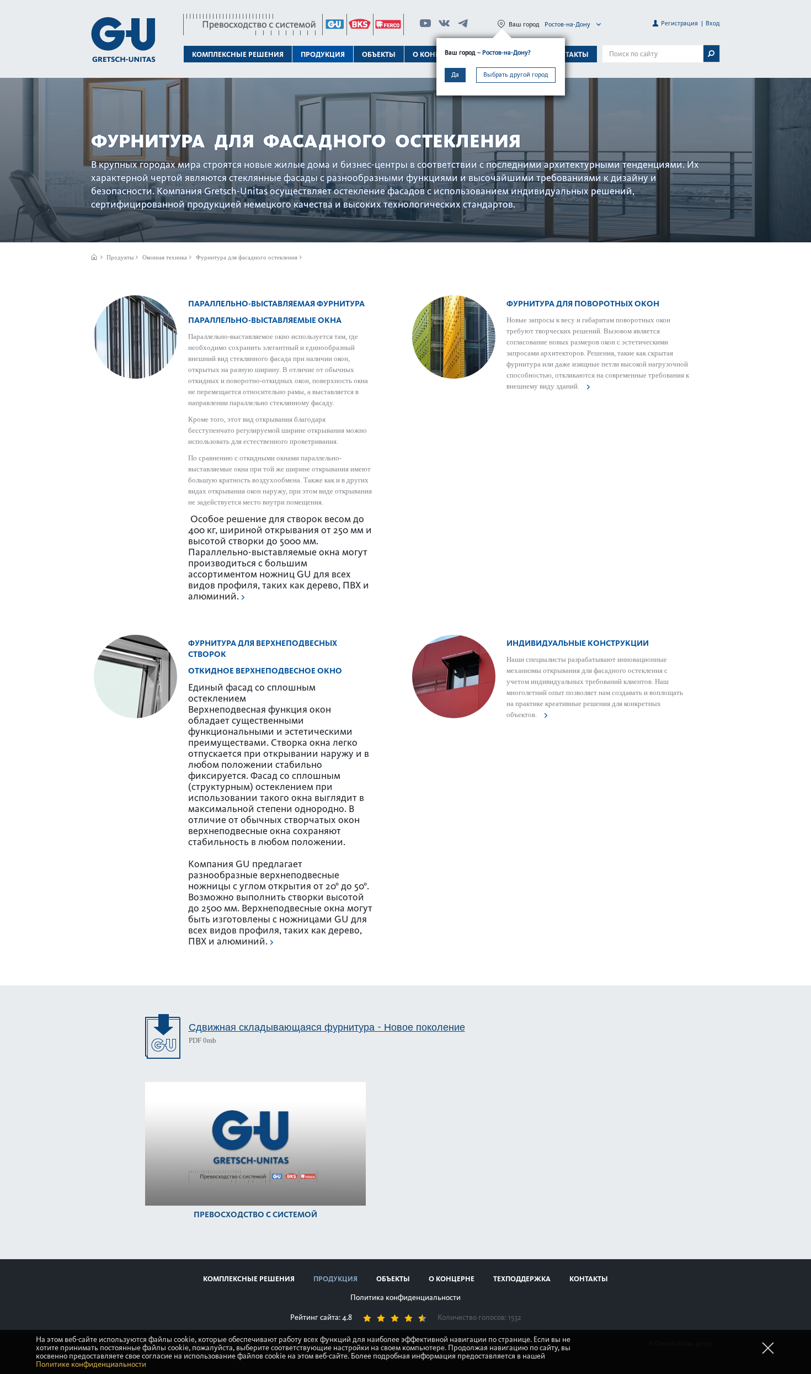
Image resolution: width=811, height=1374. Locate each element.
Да (455, 74)
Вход (713, 23)
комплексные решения (249, 1279)
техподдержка (522, 1279)
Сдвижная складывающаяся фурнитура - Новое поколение (327, 1027)
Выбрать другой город (515, 74)
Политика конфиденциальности (405, 1297)
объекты (379, 54)
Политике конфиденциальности (91, 1364)
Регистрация (679, 23)
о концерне (451, 1279)
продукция (335, 1279)
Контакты (569, 54)
